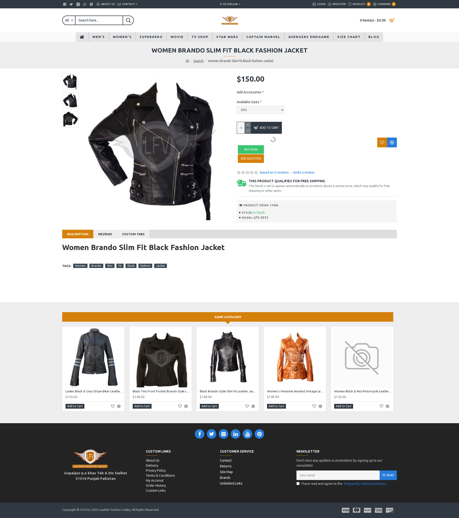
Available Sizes (248, 102)
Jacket (160, 265)
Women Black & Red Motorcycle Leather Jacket (363, 391)
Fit (120, 265)
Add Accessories (249, 92)
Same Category (227, 317)
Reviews (105, 234)
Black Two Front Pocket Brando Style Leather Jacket (161, 391)
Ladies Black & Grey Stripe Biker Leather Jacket (94, 391)
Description (77, 234)
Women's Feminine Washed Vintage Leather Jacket (296, 391)
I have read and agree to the (343, 484)
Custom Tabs (133, 234)
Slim (110, 265)
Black (131, 265)
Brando (96, 265)
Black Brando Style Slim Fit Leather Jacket (228, 391)
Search (198, 61)
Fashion (145, 265)
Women (80, 265)
